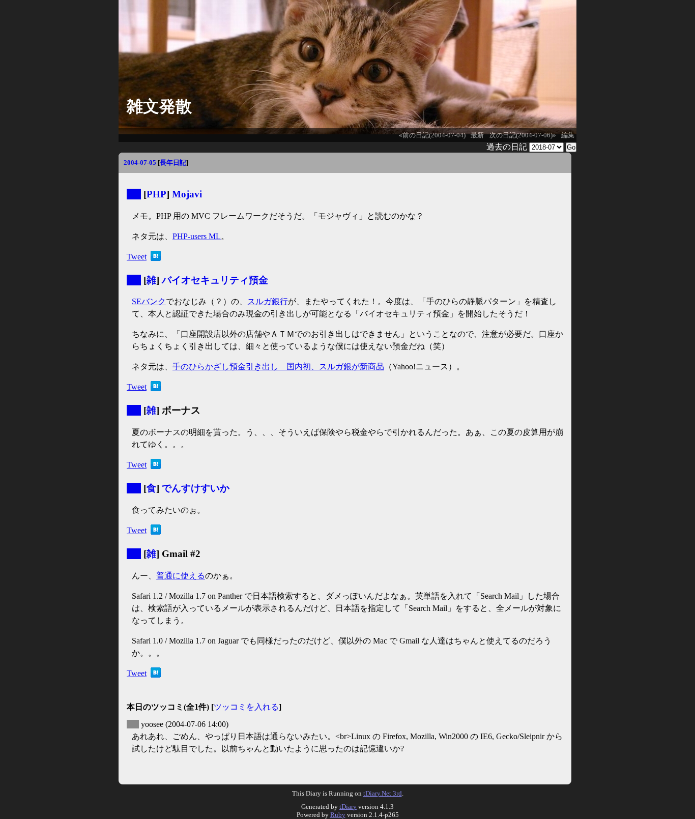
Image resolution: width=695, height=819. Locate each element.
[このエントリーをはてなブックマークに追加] (156, 258)
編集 (567, 135)
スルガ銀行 (267, 301)
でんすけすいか (195, 488)
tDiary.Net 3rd (382, 793)
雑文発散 (159, 106)
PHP (156, 194)
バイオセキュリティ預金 (215, 280)
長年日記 (173, 162)
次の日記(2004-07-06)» (522, 135)
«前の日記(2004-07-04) (432, 135)
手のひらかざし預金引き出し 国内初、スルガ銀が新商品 (278, 366)
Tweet (137, 256)
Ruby (337, 814)
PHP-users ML (196, 236)
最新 (477, 135)
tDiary (348, 806)
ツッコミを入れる (246, 707)
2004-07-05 (140, 162)
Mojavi (187, 194)
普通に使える (180, 575)
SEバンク (149, 301)
